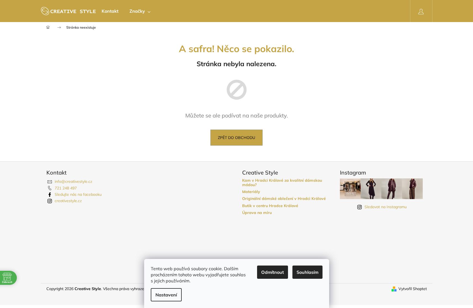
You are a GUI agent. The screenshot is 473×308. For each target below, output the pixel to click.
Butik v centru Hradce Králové (270, 206)
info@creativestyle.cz (73, 181)
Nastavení (166, 295)
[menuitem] (110, 11)
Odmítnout (272, 272)
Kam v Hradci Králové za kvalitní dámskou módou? (282, 182)
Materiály (251, 192)
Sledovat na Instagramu (385, 206)
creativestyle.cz (68, 200)
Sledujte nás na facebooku (78, 194)
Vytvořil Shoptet (412, 288)
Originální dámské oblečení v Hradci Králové (284, 199)
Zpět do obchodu (236, 137)
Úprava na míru (257, 213)
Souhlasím (307, 272)
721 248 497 (66, 188)
